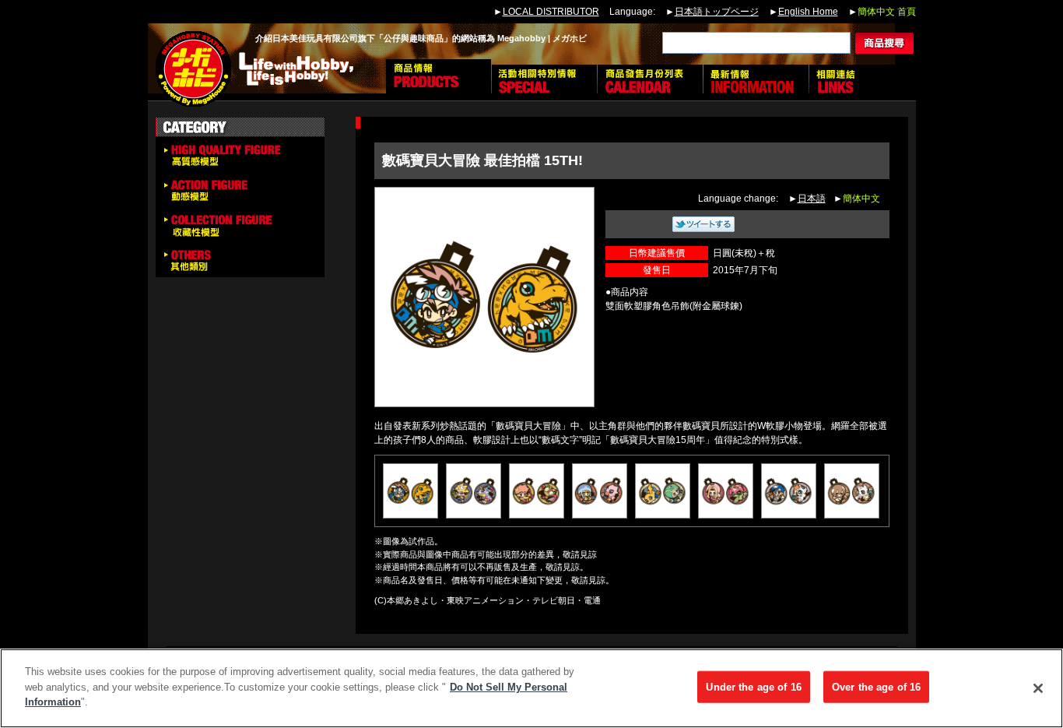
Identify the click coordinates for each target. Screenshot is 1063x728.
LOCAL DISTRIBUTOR (551, 11)
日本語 (812, 198)
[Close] (1038, 688)
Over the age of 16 (876, 687)
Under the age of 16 (753, 687)
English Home (808, 11)
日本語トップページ (717, 11)
